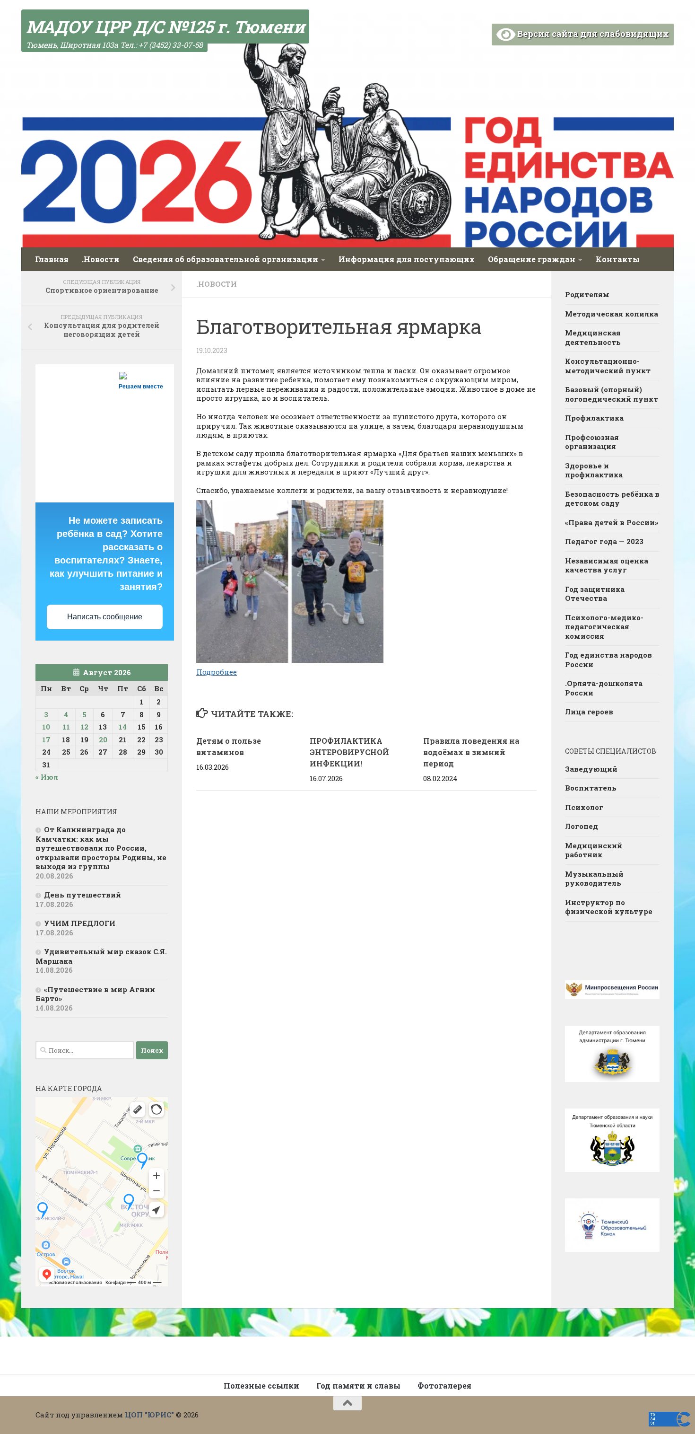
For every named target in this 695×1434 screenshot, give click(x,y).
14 (123, 726)
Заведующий (591, 769)
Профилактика (594, 417)
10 (46, 726)
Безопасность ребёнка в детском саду (612, 498)
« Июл (46, 777)
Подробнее (216, 672)
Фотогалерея (444, 1385)
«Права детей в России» (611, 522)
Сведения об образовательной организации (225, 259)
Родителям (587, 294)
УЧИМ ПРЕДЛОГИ (79, 923)
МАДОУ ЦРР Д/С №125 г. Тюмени (165, 26)
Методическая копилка (611, 313)
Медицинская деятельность (593, 337)
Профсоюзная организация (592, 441)
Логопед (581, 826)
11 (66, 726)
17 (46, 739)
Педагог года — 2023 (604, 541)
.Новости (101, 259)
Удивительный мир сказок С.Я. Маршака (101, 956)
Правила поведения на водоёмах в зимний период (471, 752)
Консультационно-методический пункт (608, 365)
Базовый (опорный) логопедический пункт (611, 394)
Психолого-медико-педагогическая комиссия (604, 627)
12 (84, 726)
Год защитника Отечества (595, 593)
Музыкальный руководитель (594, 878)
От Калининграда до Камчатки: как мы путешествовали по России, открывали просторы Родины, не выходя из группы (100, 848)
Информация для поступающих (407, 259)
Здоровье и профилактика (594, 470)
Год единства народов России (608, 659)
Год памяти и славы (358, 1385)
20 (103, 739)
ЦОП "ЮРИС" (149, 1414)
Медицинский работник (593, 850)
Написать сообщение (104, 617)
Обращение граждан (531, 259)
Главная (52, 259)
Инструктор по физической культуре (608, 906)
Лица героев (589, 711)
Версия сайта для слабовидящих (592, 33)
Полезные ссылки (261, 1385)
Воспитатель (591, 787)
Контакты (618, 259)
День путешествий (82, 894)
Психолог (584, 807)
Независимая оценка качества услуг (606, 565)
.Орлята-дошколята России (604, 687)
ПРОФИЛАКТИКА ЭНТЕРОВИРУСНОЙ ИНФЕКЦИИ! (349, 752)
